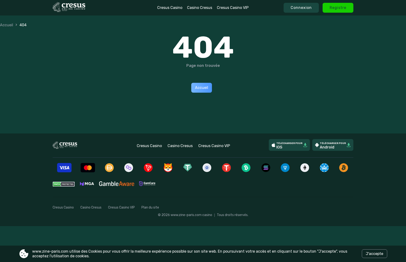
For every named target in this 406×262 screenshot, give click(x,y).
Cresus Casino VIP (233, 7)
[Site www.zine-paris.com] (83, 7)
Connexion (301, 7)
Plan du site (150, 207)
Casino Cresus (199, 7)
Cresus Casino (169, 7)
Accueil (6, 25)
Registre (338, 7)
